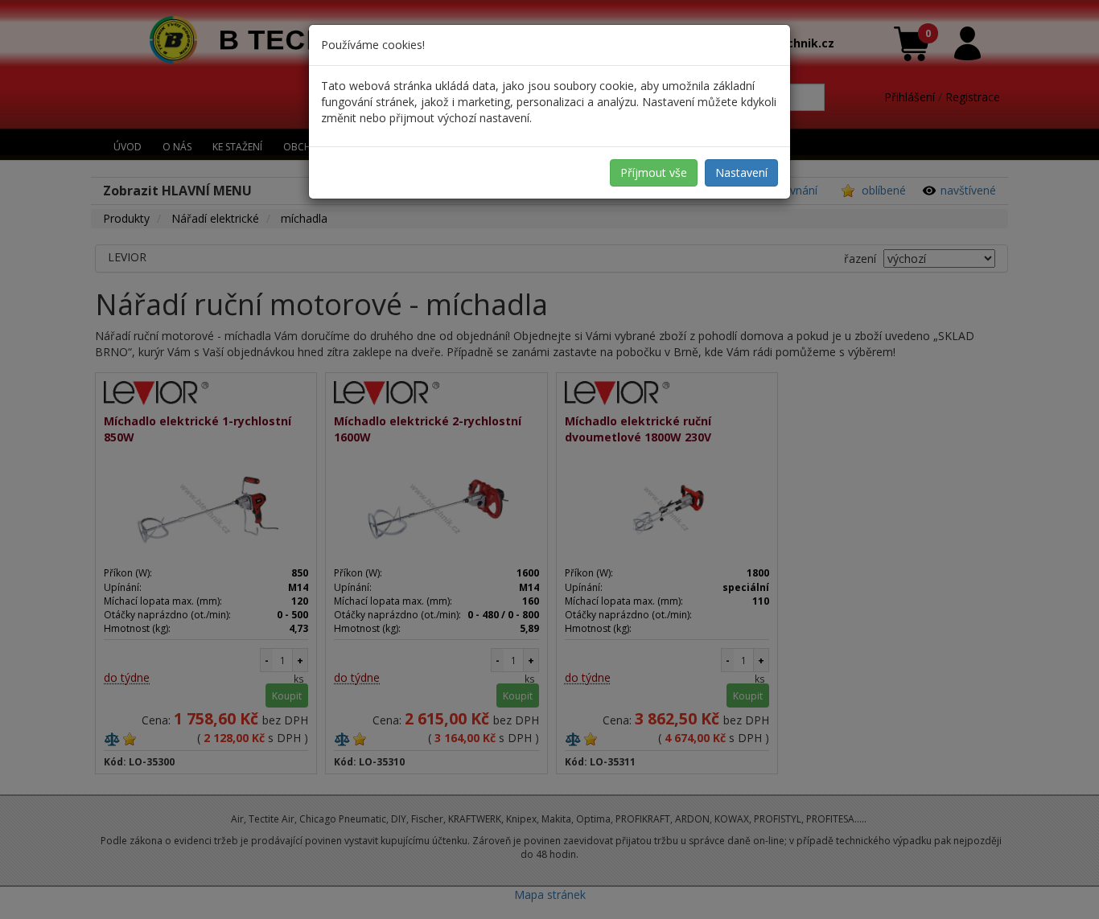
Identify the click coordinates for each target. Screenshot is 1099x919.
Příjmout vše (653, 172)
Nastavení (741, 172)
